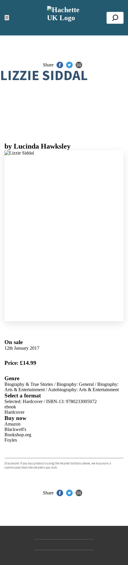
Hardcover (14, 412)
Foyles (10, 440)
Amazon (12, 423)
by (37, 146)
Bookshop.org (17, 434)
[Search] (115, 18)
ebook (10, 406)
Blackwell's (15, 429)
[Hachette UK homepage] (64, 17)
